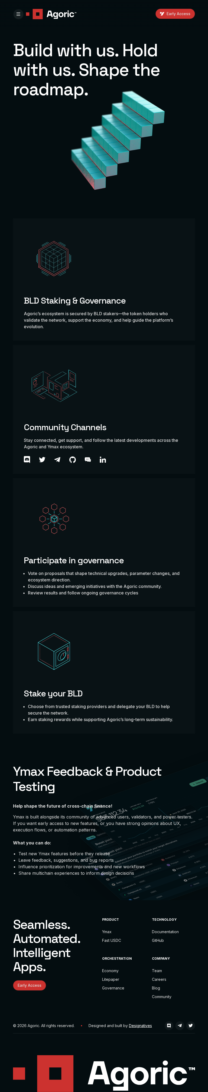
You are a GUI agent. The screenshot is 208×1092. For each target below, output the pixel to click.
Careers (159, 979)
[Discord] (169, 1025)
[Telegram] (180, 1025)
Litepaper (110, 979)
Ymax (107, 931)
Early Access (178, 13)
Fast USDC (111, 940)
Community (161, 996)
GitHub (158, 940)
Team (157, 970)
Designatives (140, 1025)
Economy (110, 970)
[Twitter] (190, 1025)
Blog (156, 988)
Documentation (165, 931)
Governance (113, 988)
